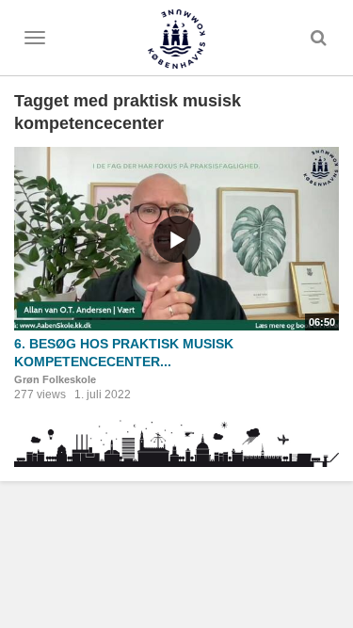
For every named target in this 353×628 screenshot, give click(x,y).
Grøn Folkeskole (55, 379)
